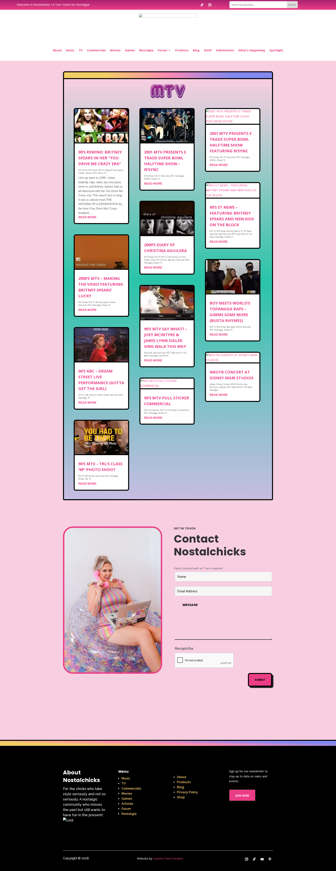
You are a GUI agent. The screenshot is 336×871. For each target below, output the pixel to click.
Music (70, 50)
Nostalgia (146, 50)
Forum (162, 50)
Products (182, 50)
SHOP (208, 50)
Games (130, 50)
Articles (127, 804)
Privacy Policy (187, 792)
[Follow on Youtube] (262, 859)
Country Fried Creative (168, 858)
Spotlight (276, 50)
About (57, 50)
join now (242, 795)
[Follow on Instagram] (210, 5)
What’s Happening (251, 50)
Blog (196, 50)
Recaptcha (184, 648)
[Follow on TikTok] (202, 5)
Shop (181, 797)
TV (81, 50)
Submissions (225, 50)
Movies (115, 50)
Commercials (96, 50)
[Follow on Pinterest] (270, 859)
